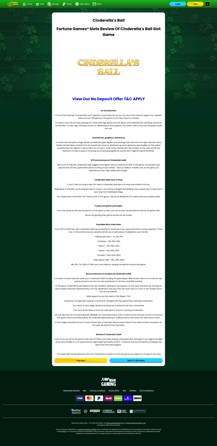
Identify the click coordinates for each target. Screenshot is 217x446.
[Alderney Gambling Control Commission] (138, 411)
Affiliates (132, 390)
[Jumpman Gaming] (108, 385)
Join (195, 4)
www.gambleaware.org (115, 423)
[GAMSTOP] (95, 411)
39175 (64, 431)
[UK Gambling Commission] (108, 411)
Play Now (81, 360)
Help (84, 390)
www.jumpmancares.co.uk (136, 423)
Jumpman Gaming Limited (86, 429)
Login (177, 4)
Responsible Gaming (71, 390)
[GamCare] (76, 411)
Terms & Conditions (97, 390)
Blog (124, 390)
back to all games (136, 360)
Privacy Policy (114, 390)
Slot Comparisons (147, 390)
